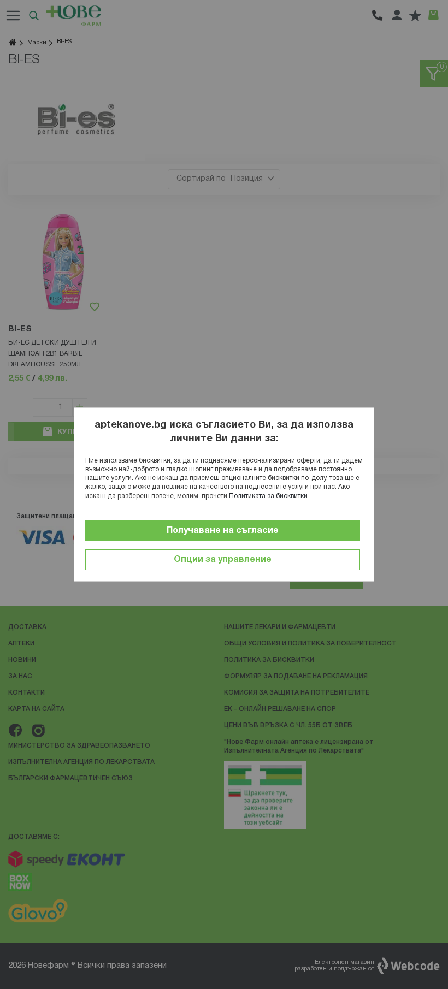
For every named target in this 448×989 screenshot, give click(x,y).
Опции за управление (223, 560)
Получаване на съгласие (223, 531)
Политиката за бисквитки (268, 496)
